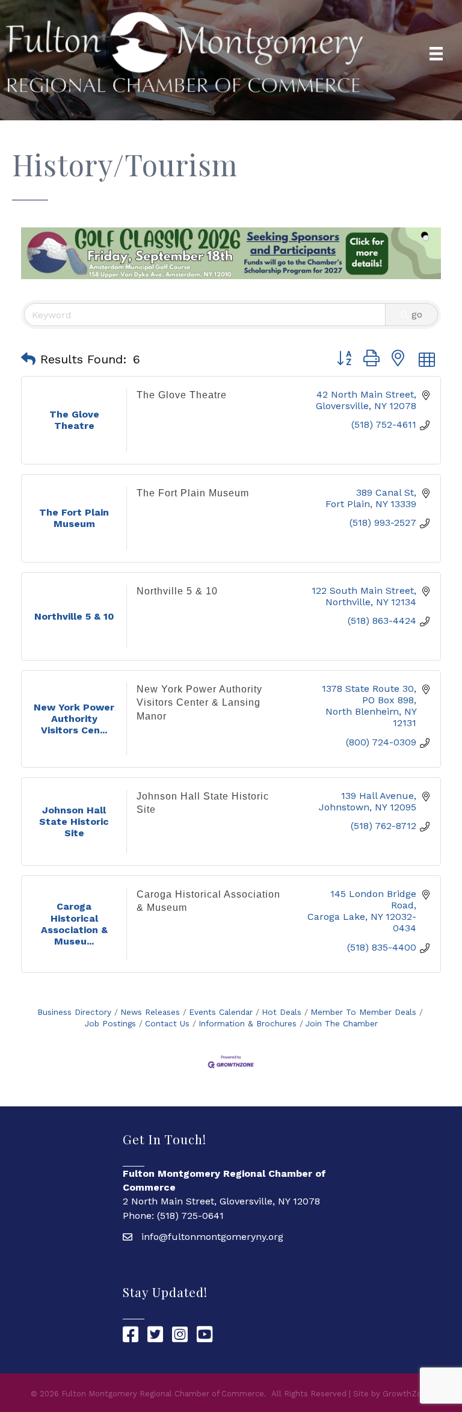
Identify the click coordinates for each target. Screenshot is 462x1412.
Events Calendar (221, 1012)
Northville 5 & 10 (177, 591)
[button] (28, 359)
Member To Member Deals (363, 1012)
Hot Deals (281, 1012)
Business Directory (74, 1012)
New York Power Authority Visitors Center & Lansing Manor (199, 702)
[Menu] (436, 54)
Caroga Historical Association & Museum (208, 901)
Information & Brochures (248, 1023)
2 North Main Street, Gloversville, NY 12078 (221, 1201)
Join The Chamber (342, 1023)
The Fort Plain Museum (193, 493)
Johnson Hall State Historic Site (203, 803)
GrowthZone (407, 1393)
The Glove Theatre (182, 395)
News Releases (150, 1012)
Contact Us (167, 1023)
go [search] (416, 314)
